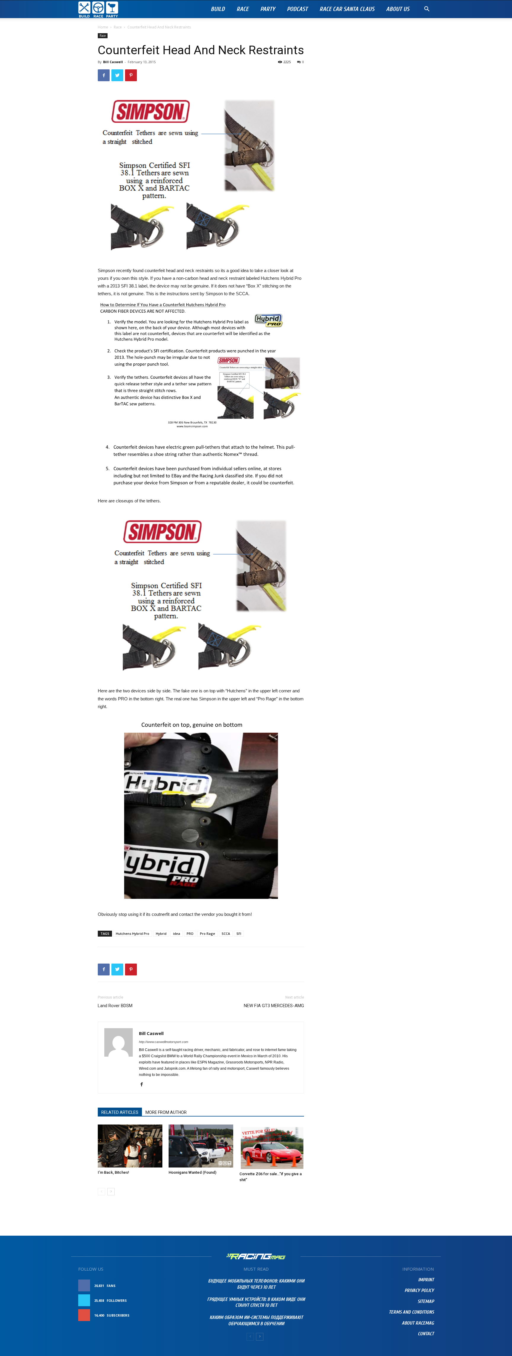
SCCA (226, 933)
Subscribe (178, 1315)
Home (103, 27)
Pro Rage (207, 933)
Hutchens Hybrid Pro (132, 933)
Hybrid (161, 933)
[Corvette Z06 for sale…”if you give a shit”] (271, 1147)
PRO (190, 933)
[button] (427, 9)
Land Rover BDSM (115, 1005)
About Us (397, 9)
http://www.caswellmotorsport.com (163, 1042)
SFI (238, 933)
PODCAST (297, 9)
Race (242, 9)
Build (218, 9)
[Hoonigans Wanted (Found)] (201, 1146)
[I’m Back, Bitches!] (130, 1146)
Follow (180, 1300)
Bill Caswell (113, 62)
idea (176, 933)
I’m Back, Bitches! (113, 1172)
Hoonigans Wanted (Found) (192, 1172)
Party (267, 9)
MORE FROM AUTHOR (166, 1112)
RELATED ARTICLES (119, 1112)
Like (183, 1285)
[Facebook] (144, 1084)
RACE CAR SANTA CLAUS (346, 9)
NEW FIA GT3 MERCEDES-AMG (274, 1005)
